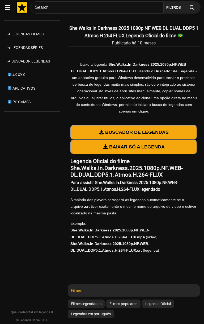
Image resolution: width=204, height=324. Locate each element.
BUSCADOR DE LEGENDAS (136, 132)
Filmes (76, 290)
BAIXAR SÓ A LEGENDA (136, 146)
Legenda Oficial (158, 304)
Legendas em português (91, 314)
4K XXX (18, 75)
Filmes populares (123, 304)
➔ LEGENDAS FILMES (25, 34)
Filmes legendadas (86, 304)
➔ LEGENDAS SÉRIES (25, 47)
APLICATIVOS (23, 88)
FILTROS (173, 8)
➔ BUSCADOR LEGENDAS (28, 61)
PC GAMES (21, 102)
